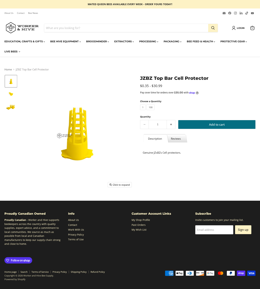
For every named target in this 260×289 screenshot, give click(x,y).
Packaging (172, 41)
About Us (8, 13)
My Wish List (139, 229)
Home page (10, 271)
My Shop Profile (141, 220)
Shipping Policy (79, 271)
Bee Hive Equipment (64, 41)
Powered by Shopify (14, 279)
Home (8, 69)
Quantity (145, 116)
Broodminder (97, 41)
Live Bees (11, 51)
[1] (143, 111)
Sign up (243, 230)
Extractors (123, 41)
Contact (21, 13)
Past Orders (139, 225)
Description (155, 138)
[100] (150, 111)
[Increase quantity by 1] (171, 124)
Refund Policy (98, 271)
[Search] (213, 28)
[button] (239, 28)
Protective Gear (232, 41)
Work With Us (76, 229)
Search (24, 271)
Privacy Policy (76, 234)
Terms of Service (40, 271)
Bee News (33, 13)
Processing (148, 41)
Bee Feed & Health (200, 41)
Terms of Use (76, 239)
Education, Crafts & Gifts (24, 41)
